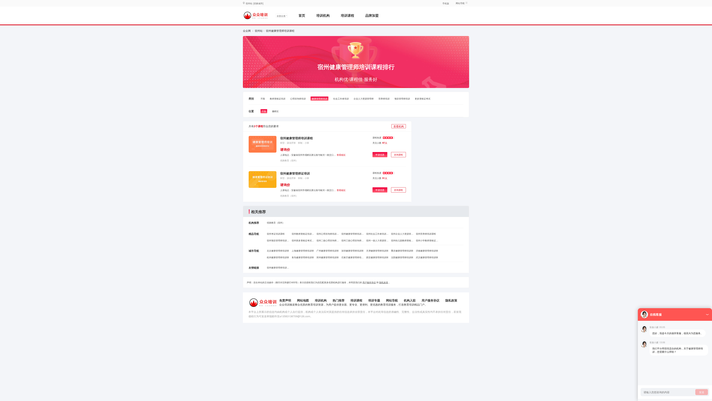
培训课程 (347, 15)
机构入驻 (410, 300)
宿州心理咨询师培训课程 (328, 233)
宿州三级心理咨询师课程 (352, 240)
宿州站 (259, 30)
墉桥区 (275, 111)
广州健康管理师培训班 (328, 250)
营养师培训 (384, 98)
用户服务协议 (369, 282)
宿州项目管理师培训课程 (278, 240)
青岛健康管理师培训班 (303, 257)
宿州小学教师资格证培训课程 (427, 240)
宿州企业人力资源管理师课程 (402, 233)
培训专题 (374, 300)
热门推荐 (339, 300)
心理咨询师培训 (298, 98)
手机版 (445, 3)
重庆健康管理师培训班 (402, 250)
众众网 (247, 30)
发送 (701, 392)
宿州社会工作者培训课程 (377, 233)
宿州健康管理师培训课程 (296, 138)
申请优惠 (379, 154)
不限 (263, 98)
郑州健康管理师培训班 (328, 257)
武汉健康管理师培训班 (427, 257)
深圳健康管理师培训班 (352, 250)
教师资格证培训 (277, 98)
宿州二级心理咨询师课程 (328, 240)
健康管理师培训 (319, 98)
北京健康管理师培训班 (278, 250)
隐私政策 (383, 282)
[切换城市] (258, 3)
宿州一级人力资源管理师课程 (377, 240)
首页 (302, 15)
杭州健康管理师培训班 (278, 257)
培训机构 (323, 15)
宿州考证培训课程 (276, 233)
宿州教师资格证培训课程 (303, 233)
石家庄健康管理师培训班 (352, 257)
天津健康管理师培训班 (377, 250)
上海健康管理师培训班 (303, 250)
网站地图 (303, 300)
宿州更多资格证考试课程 (303, 240)
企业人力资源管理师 (364, 98)
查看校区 (341, 154)
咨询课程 (398, 154)
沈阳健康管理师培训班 (402, 257)
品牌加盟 (372, 15)
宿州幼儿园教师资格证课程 (402, 240)
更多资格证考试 (422, 98)
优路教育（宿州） (289, 160)
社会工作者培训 (341, 98)
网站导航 (392, 300)
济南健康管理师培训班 (427, 250)
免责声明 (285, 300)
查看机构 (398, 126)
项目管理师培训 (402, 98)
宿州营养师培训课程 (426, 233)
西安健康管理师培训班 (377, 257)
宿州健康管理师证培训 (295, 173)
